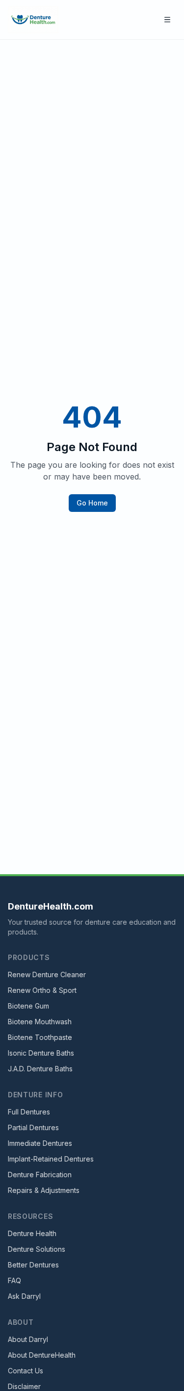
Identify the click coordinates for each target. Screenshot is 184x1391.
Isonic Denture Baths (41, 1053)
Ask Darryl (24, 1296)
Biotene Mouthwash (40, 1021)
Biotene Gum (28, 1006)
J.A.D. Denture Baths (40, 1068)
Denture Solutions (36, 1249)
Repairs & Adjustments (43, 1190)
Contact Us (25, 1370)
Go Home (92, 503)
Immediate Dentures (40, 1143)
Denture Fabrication (40, 1174)
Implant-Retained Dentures (51, 1159)
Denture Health (32, 1233)
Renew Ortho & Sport (42, 990)
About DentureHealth (42, 1355)
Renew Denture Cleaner (47, 974)
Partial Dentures (33, 1127)
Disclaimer (24, 1386)
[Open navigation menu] (167, 19)
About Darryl (28, 1339)
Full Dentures (29, 1112)
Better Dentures (33, 1265)
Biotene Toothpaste (40, 1037)
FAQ (14, 1280)
